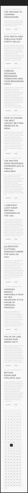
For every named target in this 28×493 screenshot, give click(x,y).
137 (20, 473)
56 (11, 436)
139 (8, 476)
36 (5, 427)
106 (17, 459)
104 (11, 459)
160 (17, 485)
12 (5, 416)
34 (17, 425)
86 (11, 450)
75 (14, 445)
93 (14, 453)
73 (8, 445)
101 (20, 456)
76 (17, 445)
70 (17, 442)
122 (11, 468)
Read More (8, 29)
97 (8, 456)
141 (14, 476)
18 (5, 419)
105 (14, 459)
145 (8, 479)
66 (5, 442)
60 (5, 439)
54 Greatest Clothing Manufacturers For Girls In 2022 (13, 251)
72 (5, 445)
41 (20, 427)
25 (8, 422)
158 (11, 485)
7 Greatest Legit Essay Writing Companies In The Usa (12, 210)
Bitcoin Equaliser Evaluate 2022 (12, 375)
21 (14, 419)
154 (17, 482)
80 (11, 448)
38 (11, 427)
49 (8, 433)
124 (17, 468)
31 (8, 425)
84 (5, 450)
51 (14, 433)
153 (14, 482)
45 (14, 430)
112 (17, 462)
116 (11, 465)
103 (8, 459)
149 (20, 479)
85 (8, 450)
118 (17, 465)
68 (11, 442)
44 (11, 430)
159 (14, 485)
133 (8, 473)
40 (17, 427)
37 (8, 427)
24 (5, 422)
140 (11, 476)
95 (20, 453)
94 (17, 453)
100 (17, 456)
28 (17, 422)
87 (14, 450)
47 (20, 430)
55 (8, 436)
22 (17, 419)
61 (8, 439)
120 (5, 468)
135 (14, 473)
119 (20, 465)
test (20, 9)
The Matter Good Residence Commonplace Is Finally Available (14, 166)
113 (20, 462)
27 (14, 422)
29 (20, 422)
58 (17, 436)
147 (14, 479)
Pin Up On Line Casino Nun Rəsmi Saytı (12, 339)
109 (8, 462)
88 (17, 450)
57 (14, 436)
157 (8, 485)
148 (17, 479)
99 (14, 456)
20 (11, 419)
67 (8, 442)
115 (8, 465)
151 (8, 482)
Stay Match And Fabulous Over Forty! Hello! (13, 39)
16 (17, 416)
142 (17, 476)
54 (5, 436)
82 (17, 448)
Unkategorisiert (14, 9)
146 (11, 479)
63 (14, 439)
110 (11, 462)
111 (14, 462)
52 (17, 433)
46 (17, 430)
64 (17, 439)
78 (5, 448)
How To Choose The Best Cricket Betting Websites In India (13, 123)
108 (5, 462)
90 (5, 453)
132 (5, 473)
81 (14, 448)
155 (20, 482)
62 (11, 439)
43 (8, 430)
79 (8, 448)
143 (20, 476)
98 (11, 456)
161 (20, 485)
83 (20, 448)
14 (11, 416)
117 (14, 465)
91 (8, 453)
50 (11, 433)
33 (14, 425)
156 (5, 485)
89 (20, 450)
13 (8, 416)
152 (11, 482)
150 (5, 482)
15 (14, 416)
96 (5, 456)
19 (8, 419)
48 (5, 433)
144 (5, 479)
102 (5, 459)
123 (14, 468)
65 (20, 439)
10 (17, 413)
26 (11, 422)
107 (20, 459)
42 (5, 430)
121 (8, 468)
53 (20, 433)
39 (14, 427)
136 (17, 473)
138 (5, 476)
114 (5, 465)
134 (11, 473)
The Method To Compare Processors (13, 14)
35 (20, 425)
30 (5, 425)
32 (11, 425)
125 (20, 468)
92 (11, 453)
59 (20, 436)
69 (14, 442)
